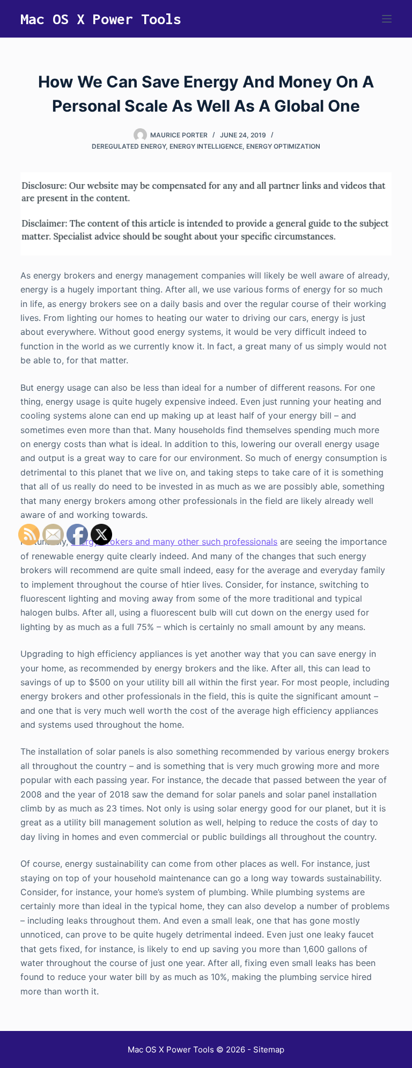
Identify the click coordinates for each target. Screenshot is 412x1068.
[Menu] (387, 19)
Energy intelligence (206, 146)
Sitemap (268, 1049)
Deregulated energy (129, 146)
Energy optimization (283, 146)
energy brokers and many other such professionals (174, 541)
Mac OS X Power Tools (100, 18)
